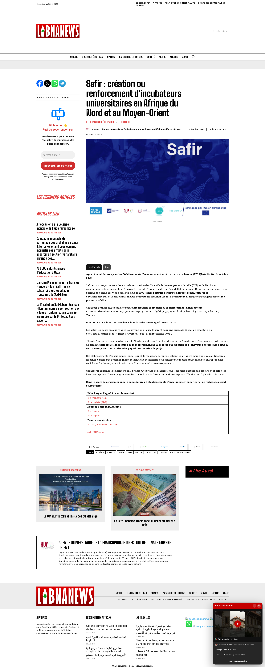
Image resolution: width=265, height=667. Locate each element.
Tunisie (163, 452)
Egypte (111, 452)
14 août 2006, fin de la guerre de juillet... (231, 655)
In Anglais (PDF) (97, 402)
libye (129, 452)
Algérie (100, 452)
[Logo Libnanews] (58, 31)
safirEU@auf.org (96, 432)
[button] (193, 56)
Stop (107, 267)
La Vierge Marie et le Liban (225, 650)
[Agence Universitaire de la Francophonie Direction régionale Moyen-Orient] (88, 129)
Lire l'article (94, 267)
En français (94, 411)
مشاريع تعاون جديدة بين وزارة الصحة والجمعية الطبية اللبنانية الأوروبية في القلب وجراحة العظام (106, 651)
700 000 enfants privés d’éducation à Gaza (50, 270)
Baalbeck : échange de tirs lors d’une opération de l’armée (155, 642)
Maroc (139, 452)
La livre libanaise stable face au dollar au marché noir (144, 523)
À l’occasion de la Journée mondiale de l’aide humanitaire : (56, 226)
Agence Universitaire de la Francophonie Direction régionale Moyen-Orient (141, 129)
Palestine (150, 452)
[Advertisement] (132, 27)
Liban (121, 452)
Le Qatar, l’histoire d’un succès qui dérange (71, 516)
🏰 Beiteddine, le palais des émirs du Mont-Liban (234, 644)
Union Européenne (180, 452)
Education (124, 122)
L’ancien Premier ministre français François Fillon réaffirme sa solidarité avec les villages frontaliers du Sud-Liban (57, 288)
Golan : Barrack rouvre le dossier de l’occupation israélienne (106, 627)
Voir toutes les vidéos (237, 661)
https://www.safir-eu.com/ (103, 424)
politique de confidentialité (54, 177)
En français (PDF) (98, 397)
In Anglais (94, 415)
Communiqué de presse (49, 233)
